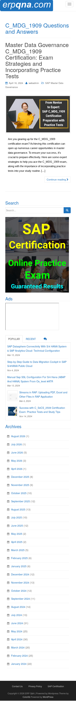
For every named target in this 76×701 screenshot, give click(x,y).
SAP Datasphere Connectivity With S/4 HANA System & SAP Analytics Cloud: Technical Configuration (37, 348)
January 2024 (19, 664)
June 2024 (17, 623)
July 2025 (16, 517)
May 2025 (16, 533)
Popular (14, 339)
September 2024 (20, 598)
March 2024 (18, 647)
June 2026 (17, 452)
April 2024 (16, 639)
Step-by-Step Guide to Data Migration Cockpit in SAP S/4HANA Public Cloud (36, 364)
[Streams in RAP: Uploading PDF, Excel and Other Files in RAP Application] (12, 395)
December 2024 (20, 574)
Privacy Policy (35, 686)
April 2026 (16, 469)
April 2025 (16, 542)
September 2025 (20, 501)
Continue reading (57, 179)
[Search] (67, 210)
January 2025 (19, 566)
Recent (31, 339)
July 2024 (16, 615)
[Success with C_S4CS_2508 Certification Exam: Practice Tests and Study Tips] (12, 411)
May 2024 (16, 631)
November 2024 (20, 582)
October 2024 (19, 590)
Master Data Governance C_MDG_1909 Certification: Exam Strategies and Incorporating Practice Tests (37, 60)
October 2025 (19, 493)
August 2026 (18, 436)
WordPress (48, 696)
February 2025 (19, 558)
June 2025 (17, 525)
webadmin (34, 83)
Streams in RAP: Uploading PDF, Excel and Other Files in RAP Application (43, 394)
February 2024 (19, 655)
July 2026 (16, 444)
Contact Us (17, 686)
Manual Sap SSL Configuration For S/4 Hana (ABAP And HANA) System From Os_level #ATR (36, 379)
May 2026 (16, 460)
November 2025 (20, 485)
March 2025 (18, 550)
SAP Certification (56, 686)
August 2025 (18, 509)
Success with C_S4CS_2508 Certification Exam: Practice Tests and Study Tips (42, 410)
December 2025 (20, 477)
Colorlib (26, 696)
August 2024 (18, 607)
